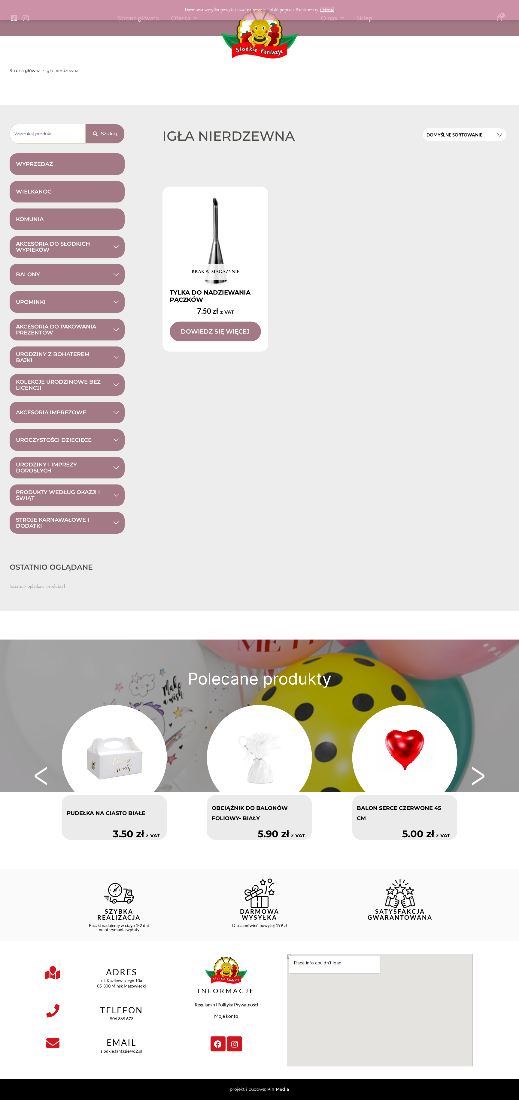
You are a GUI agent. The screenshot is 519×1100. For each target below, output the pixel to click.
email (121, 1042)
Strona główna (25, 70)
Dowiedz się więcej (215, 331)
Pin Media (278, 1089)
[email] (52, 1043)
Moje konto (226, 1016)
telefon (121, 1010)
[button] (40, 776)
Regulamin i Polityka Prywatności (226, 1004)
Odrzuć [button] (327, 10)
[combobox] (48, 134)
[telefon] (52, 1011)
